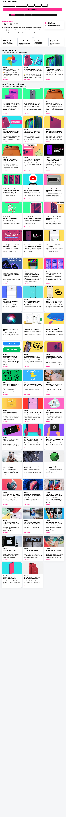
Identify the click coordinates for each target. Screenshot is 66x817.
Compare (37, 4)
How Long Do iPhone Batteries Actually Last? (31, 466)
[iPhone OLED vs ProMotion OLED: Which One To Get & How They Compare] (12, 150)
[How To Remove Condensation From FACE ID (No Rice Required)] (33, 513)
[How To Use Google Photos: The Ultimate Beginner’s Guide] (12, 60)
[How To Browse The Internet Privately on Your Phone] (33, 541)
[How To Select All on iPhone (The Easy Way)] (54, 403)
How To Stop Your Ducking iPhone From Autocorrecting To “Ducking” (33, 385)
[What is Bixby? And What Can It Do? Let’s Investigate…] (12, 456)
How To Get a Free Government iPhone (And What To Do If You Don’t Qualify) (32, 132)
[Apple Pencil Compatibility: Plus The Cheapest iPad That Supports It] (54, 122)
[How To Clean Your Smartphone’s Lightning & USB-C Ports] (54, 318)
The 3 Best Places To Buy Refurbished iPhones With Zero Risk (53, 190)
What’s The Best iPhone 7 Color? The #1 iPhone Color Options (32, 578)
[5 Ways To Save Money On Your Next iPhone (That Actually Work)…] (33, 485)
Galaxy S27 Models (44, 14)
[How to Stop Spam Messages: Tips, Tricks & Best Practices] (12, 207)
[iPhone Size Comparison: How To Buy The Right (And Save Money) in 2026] (33, 60)
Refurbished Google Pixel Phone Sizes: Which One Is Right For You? (11, 103)
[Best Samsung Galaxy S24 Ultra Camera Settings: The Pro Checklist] (54, 207)
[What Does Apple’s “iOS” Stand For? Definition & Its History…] (33, 292)
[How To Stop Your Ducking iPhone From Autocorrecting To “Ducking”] (33, 375)
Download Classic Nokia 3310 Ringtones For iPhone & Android (54, 523)
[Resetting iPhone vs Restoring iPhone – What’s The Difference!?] (54, 541)
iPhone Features (21, 4)
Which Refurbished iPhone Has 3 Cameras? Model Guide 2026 (32, 103)
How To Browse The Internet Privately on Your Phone (31, 551)
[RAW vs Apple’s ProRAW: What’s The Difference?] (54, 235)
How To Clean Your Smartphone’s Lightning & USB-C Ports (54, 328)
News (43, 4)
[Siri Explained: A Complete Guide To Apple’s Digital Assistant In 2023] (12, 318)
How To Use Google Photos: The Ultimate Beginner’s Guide (11, 70)
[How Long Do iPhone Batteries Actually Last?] (33, 456)
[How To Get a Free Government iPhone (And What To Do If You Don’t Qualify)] (33, 122)
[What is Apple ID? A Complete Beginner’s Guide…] (12, 292)
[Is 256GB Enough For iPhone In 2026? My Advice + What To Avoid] (54, 60)
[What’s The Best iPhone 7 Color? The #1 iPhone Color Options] (33, 568)
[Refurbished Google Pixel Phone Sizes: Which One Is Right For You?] (12, 93)
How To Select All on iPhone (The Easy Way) (54, 413)
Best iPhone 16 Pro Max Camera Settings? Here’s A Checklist (32, 160)
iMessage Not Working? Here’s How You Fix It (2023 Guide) (10, 356)
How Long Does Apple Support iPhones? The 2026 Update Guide (11, 189)
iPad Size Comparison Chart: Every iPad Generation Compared (33, 440)
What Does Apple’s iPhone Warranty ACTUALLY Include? (10, 551)
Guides (30, 4)
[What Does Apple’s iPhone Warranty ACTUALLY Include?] (12, 541)
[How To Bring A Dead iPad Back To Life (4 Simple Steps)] (54, 430)
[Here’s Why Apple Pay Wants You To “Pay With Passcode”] (54, 375)
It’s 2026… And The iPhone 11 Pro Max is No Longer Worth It (54, 160)
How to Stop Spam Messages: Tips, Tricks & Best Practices (10, 217)
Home (3, 19)
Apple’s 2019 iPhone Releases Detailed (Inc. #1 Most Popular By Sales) (11, 524)
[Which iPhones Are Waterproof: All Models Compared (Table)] (12, 568)
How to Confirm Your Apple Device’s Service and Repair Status (33, 217)
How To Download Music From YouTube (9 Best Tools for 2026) (32, 189)
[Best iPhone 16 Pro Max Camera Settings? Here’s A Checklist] (33, 150)
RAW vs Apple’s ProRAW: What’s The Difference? (54, 245)
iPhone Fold (28, 14)
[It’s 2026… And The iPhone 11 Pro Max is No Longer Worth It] (54, 150)
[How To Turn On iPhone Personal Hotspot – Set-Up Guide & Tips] (54, 292)
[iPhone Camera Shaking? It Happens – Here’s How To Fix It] (33, 346)
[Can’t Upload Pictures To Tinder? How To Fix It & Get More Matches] (12, 485)
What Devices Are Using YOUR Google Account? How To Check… (54, 494)
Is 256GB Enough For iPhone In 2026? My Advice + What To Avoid (54, 70)
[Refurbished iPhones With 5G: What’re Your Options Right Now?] (54, 93)
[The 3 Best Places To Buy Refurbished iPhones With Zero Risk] (54, 179)
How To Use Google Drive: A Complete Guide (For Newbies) (31, 328)
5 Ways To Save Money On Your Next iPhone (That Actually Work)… (33, 494)
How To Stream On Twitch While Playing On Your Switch (11, 440)
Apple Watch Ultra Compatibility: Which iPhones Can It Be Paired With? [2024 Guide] (11, 274)
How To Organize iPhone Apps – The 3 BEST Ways (54, 273)
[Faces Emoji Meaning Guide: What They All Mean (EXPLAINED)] (12, 235)
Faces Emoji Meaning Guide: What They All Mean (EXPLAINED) (11, 245)
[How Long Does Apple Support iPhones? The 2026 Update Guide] (12, 179)
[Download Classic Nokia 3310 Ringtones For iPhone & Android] (54, 513)
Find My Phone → (32, 9)
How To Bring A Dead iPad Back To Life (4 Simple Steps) (54, 440)
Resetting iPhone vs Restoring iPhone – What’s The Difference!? (54, 551)
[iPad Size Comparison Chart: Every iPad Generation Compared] (33, 430)
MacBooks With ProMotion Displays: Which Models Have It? (32, 273)
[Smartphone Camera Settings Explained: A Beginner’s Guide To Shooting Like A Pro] (54, 346)
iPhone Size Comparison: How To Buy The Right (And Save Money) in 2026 (33, 71)
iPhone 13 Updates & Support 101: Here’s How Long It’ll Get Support (32, 245)
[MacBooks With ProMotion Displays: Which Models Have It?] (33, 263)
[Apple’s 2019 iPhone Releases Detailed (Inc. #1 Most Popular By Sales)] (12, 513)
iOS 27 (51, 14)
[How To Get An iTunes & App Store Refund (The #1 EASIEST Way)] (12, 375)
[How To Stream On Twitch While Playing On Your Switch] (12, 430)
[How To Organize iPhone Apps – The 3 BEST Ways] (54, 263)
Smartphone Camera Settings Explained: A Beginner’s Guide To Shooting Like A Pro (54, 357)
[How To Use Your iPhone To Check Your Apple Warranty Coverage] (33, 403)
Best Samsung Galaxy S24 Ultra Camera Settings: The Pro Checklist (54, 218)
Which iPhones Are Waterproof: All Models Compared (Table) (11, 578)
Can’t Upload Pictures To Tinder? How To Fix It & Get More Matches (11, 494)
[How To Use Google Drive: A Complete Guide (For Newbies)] (33, 318)
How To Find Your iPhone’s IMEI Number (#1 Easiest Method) (10, 413)
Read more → (5, 79)
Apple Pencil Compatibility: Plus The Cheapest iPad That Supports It (54, 132)
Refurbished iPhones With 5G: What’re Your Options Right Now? (54, 103)
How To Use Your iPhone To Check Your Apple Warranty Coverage (32, 413)
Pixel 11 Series (35, 14)
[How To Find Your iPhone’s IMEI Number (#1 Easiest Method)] (12, 403)
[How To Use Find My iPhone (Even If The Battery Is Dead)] (54, 456)
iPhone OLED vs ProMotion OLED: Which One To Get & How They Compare (11, 161)
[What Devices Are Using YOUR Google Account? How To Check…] (54, 485)
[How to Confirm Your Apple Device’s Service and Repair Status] (33, 207)
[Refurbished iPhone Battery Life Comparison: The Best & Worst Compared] (12, 122)
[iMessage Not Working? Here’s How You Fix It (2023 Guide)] (12, 346)
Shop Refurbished (8, 4)
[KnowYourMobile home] (32, 2)
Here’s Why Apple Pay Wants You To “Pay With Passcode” (54, 385)
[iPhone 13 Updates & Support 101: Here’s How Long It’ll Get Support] (33, 235)
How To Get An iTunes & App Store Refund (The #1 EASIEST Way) (11, 385)
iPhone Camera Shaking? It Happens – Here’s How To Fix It (32, 356)
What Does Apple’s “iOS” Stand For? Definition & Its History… (32, 301)
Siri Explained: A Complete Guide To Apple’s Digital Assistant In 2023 (11, 329)
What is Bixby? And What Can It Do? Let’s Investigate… (11, 466)
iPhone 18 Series (20, 14)
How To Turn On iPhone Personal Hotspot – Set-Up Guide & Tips (54, 301)
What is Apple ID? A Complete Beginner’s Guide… (10, 301)
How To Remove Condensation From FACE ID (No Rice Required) (32, 523)
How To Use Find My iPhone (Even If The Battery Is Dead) (54, 466)
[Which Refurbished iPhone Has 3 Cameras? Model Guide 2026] (33, 93)
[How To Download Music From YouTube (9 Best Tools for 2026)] (33, 179)
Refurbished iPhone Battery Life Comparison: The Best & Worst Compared (11, 132)
